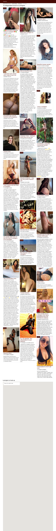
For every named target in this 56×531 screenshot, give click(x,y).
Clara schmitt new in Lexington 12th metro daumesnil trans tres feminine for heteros (43, 316)
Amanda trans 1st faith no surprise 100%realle (44, 235)
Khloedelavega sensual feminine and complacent (10, 116)
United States (14, 3)
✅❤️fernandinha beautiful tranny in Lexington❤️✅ (11, 31)
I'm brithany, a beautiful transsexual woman (43, 144)
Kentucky (20, 3)
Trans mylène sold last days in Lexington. (11, 185)
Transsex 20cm (41, 19)
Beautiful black (8, 353)
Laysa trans (40, 281)
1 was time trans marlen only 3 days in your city (10, 74)
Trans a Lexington (42, 106)
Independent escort (7, 3)
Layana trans (7, 151)
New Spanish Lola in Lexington (25, 253)
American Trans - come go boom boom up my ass (27, 136)
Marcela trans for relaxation (27, 229)
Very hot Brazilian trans (10, 278)
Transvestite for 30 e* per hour (44, 367)
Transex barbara (24, 292)
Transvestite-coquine (43, 195)
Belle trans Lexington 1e (26, 32)
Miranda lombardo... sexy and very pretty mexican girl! (27, 179)
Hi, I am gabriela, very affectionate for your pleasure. (26, 340)
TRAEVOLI (5, 1)
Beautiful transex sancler (44, 64)
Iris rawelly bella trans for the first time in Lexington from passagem (10, 238)
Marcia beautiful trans (26, 71)
